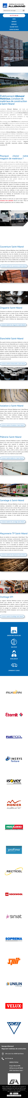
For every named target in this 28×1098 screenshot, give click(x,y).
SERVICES (14, 22)
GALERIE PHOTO (14, 27)
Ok (11, 1093)
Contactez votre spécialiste (6, 200)
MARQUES (14, 24)
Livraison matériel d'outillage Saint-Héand (12, 616)
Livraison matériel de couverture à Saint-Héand (13, 266)
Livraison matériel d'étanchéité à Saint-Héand (13, 363)
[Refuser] (26, 1091)
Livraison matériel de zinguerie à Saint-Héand (13, 325)
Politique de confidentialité (14, 1095)
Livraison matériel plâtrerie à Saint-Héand (12, 458)
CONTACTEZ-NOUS (14, 29)
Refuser (16, 1093)
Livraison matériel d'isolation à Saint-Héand (12, 425)
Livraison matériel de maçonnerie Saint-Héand (13, 554)
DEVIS (14, 19)
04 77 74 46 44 (14, 15)
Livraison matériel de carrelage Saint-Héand (12, 521)
